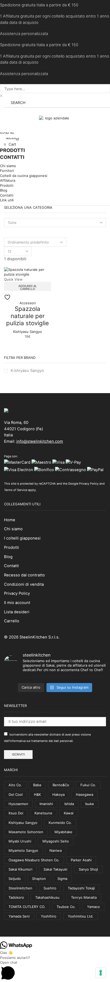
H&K (37, 794)
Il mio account (17, 602)
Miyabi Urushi (20, 841)
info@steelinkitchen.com (39, 441)
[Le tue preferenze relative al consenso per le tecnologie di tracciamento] (101, 973)
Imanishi (46, 804)
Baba (37, 785)
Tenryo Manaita (84, 897)
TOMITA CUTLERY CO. (27, 907)
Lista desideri (16, 612)
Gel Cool (16, 794)
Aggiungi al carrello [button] (27, 287)
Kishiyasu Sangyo (27, 331)
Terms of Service (15, 490)
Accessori (27, 303)
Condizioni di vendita (24, 584)
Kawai (68, 813)
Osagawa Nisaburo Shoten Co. (34, 860)
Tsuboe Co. (66, 907)
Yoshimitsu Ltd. (80, 916)
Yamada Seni (19, 916)
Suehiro (50, 888)
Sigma (62, 878)
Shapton (39, 878)
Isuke (89, 804)
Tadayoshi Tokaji (81, 888)
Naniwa (55, 850)
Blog (8, 556)
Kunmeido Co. (60, 822)
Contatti (11, 565)
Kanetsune (43, 813)
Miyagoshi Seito (55, 841)
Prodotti (11, 547)
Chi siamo (13, 529)
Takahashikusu (47, 897)
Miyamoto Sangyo (23, 850)
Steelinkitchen (20, 888)
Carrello (11, 621)
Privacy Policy (89, 483)
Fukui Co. (88, 785)
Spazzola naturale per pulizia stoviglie (27, 315)
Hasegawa (84, 794)
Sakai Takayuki (55, 869)
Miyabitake (63, 832)
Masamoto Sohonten (26, 832)
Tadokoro (16, 897)
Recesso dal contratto (24, 575)
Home (9, 520)
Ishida (69, 804)
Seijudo (15, 878)
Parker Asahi (81, 860)
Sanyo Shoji (88, 869)
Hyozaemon (18, 804)
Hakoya (58, 794)
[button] (2, 111)
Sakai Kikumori (20, 869)
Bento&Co (61, 785)
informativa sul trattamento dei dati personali (41, 741)
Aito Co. (15, 785)
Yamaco (93, 907)
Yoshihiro (48, 916)
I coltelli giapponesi (22, 538)
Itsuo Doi (16, 813)
